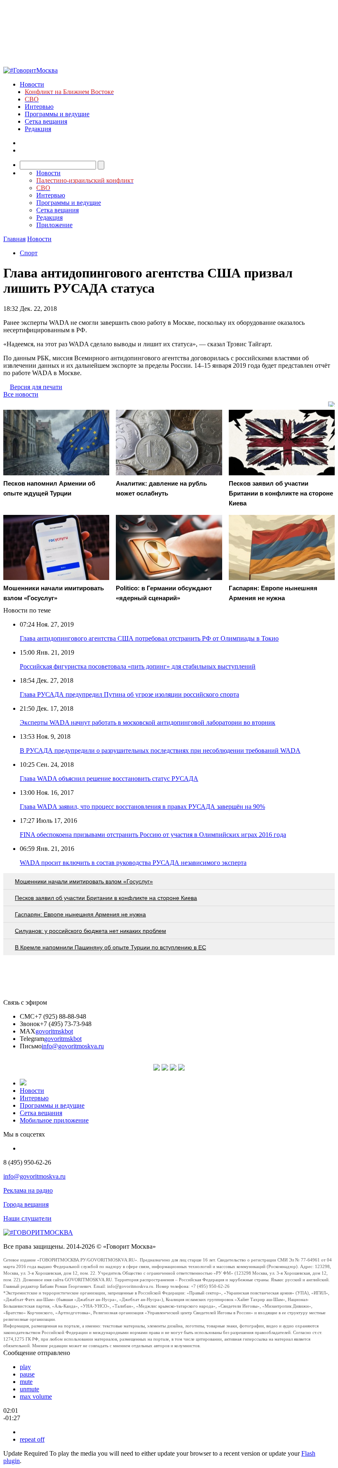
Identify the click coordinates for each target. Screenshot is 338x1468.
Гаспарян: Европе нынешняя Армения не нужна (80, 914)
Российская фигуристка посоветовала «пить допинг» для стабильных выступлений (138, 666)
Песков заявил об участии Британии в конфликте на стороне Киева (106, 898)
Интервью (39, 106)
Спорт (29, 252)
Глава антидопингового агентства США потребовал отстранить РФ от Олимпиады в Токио (149, 638)
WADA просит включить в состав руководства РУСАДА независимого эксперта (133, 862)
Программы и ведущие (57, 113)
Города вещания (26, 1204)
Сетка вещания (46, 121)
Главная (14, 238)
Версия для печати (36, 386)
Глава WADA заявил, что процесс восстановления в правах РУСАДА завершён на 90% (142, 806)
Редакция (38, 128)
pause (27, 1374)
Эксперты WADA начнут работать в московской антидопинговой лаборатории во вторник (147, 722)
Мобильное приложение (54, 1120)
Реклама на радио (28, 1190)
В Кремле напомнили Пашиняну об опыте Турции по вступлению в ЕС (110, 947)
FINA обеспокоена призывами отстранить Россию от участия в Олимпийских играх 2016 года (153, 834)
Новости (32, 84)
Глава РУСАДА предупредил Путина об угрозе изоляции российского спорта (129, 694)
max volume (36, 1396)
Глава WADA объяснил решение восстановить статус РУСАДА (109, 778)
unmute (29, 1389)
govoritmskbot (54, 1031)
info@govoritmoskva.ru (73, 1046)
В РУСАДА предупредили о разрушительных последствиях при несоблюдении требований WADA (160, 750)
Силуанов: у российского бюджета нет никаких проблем (90, 931)
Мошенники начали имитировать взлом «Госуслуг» (84, 881)
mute (26, 1381)
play (25, 1366)
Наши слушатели (27, 1218)
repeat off (32, 1439)
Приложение (54, 224)
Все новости (20, 394)
